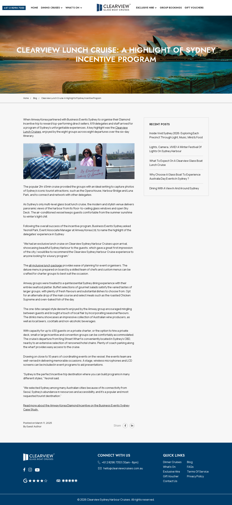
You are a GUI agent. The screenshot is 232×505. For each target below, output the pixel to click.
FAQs (190, 467)
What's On (72, 7)
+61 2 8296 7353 (14, 8)
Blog (35, 98)
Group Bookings (171, 7)
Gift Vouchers (194, 7)
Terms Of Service (198, 471)
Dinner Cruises (172, 462)
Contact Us (170, 481)
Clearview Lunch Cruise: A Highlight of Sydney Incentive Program (71, 98)
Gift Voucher (171, 476)
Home (34, 7)
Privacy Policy (195, 476)
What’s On (169, 467)
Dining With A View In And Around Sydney (174, 188)
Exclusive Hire (145, 7)
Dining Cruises (50, 7)
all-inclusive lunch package (45, 265)
